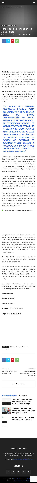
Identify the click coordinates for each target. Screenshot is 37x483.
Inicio (2, 7)
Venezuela (5, 349)
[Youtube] (29, 472)
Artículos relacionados (9, 395)
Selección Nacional (17, 7)
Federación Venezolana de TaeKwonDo (23, 479)
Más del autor (22, 395)
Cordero (18, 346)
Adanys (12, 346)
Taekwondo (25, 346)
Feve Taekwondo (7, 34)
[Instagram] (13, 472)
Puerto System (26, 480)
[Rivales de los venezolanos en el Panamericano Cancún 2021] (6, 419)
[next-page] (6, 426)
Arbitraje (4, 413)
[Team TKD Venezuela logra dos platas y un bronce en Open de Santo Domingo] (6, 401)
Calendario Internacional (5, 403)
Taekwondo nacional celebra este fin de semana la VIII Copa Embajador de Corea (23, 410)
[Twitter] (8, 41)
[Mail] (18, 472)
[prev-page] (3, 426)
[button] (3, 2)
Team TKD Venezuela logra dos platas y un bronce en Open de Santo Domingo (22, 401)
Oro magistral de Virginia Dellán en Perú (9, 372)
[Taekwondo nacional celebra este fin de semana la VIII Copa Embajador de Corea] (6, 410)
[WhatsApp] (17, 41)
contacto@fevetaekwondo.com (22, 459)
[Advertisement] (18, 57)
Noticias (8, 7)
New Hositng (17, 480)
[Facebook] (4, 41)
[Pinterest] (12, 41)
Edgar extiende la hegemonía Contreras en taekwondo (27, 373)
